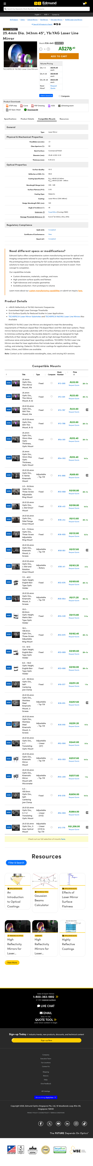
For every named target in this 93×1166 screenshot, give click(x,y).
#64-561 (61, 439)
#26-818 (61, 724)
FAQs (46, 1080)
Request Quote (53, 87)
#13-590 (61, 383)
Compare (65, 96)
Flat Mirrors (44, 20)
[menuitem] (5, 3)
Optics (22, 20)
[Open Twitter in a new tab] (49, 1124)
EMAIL (47, 1013)
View (50, 234)
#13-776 (61, 827)
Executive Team (45, 1058)
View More (12, 962)
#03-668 (62, 491)
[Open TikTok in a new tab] (84, 1124)
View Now (18, 901)
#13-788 (61, 423)
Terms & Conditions (57, 1113)
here (63, 839)
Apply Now (45, 1097)
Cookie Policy (44, 1113)
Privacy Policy (32, 1113)
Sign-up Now (46, 1040)
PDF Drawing (39, 105)
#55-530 (62, 616)
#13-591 (61, 396)
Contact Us (55, 15)
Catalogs (46, 1091)
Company (45, 1055)
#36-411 (61, 566)
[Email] (54, 24)
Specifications (10, 118)
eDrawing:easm (67, 105)
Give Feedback (46, 1083)
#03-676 (61, 582)
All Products (14, 20)
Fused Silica (52, 212)
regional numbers (49, 1000)
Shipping (46, 1072)
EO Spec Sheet (15, 110)
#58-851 (61, 550)
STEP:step (13, 105)
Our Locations (46, 1062)
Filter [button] (11, 862)
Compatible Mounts (46, 118)
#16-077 (61, 684)
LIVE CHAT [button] (47, 1006)
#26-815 (61, 703)
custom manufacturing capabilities (44, 290)
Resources (64, 118)
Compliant (52, 230)
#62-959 (62, 813)
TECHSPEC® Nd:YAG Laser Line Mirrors (62, 316)
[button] (57, 24)
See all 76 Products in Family (43, 24)
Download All (32, 109)
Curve (25, 105)
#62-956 (62, 743)
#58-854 (62, 598)
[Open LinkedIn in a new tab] (67, 1124)
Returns (45, 1076)
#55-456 (62, 776)
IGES (53, 105)
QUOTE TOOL (44, 1019)
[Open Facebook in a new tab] (41, 1124)
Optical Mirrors (32, 20)
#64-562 (62, 458)
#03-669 (62, 652)
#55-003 (62, 759)
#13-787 (61, 410)
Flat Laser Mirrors (56, 20)
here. (80, 290)
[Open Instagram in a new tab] (76, 1124)
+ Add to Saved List (46, 95)
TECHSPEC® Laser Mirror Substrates (25, 316)
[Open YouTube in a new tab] (58, 1124)
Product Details (27, 118)
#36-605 (62, 534)
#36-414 (61, 519)
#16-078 (61, 795)
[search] (47, 9)
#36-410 (61, 506)
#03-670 (61, 635)
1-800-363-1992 (43, 997)
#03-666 (62, 668)
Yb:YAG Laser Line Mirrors (73, 20)
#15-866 (61, 475)
